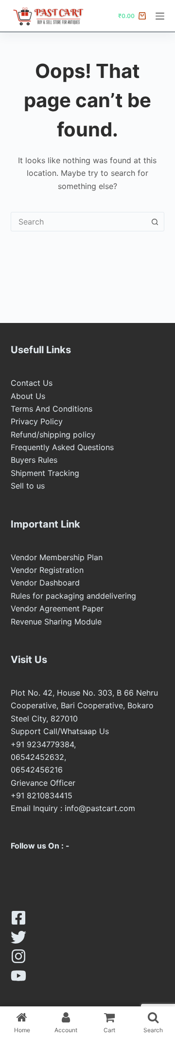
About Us (28, 396)
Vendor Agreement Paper (57, 608)
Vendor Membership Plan (57, 557)
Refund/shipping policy (53, 434)
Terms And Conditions (51, 409)
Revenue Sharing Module (56, 621)
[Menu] (160, 16)
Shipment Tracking (45, 473)
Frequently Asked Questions (62, 447)
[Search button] (154, 221)
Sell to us (28, 486)
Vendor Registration (47, 570)
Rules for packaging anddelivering (73, 596)
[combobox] (78, 221)
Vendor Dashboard (45, 582)
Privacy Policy (37, 421)
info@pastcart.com (100, 808)
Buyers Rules (34, 460)
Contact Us (31, 383)
